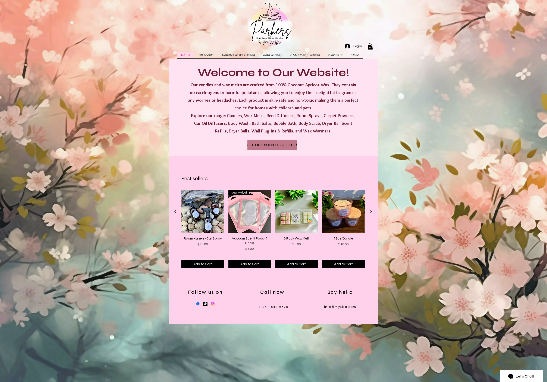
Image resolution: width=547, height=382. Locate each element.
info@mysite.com (340, 307)
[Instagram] (213, 304)
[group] (273, 229)
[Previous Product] (175, 211)
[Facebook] (198, 304)
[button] (370, 46)
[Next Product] (370, 211)
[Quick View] (202, 211)
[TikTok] (205, 304)
